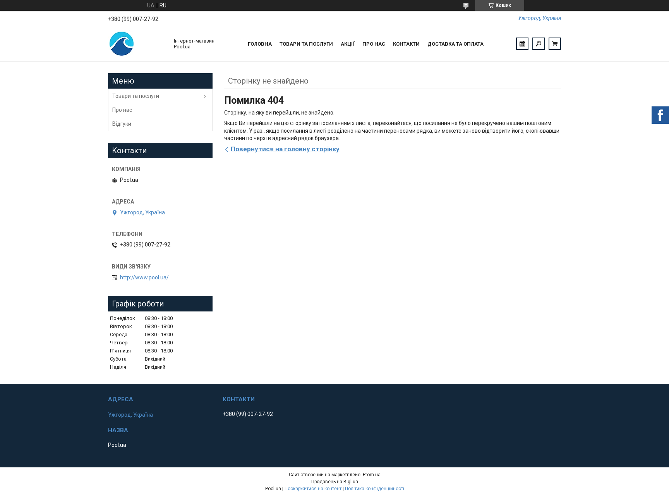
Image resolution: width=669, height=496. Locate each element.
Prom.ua (372, 474)
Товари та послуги (306, 44)
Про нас (373, 44)
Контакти (406, 44)
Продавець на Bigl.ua (334, 481)
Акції (348, 44)
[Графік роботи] (522, 44)
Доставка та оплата (455, 44)
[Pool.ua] (137, 43)
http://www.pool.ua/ (144, 277)
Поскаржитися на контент (313, 488)
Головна (260, 44)
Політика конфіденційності (374, 488)
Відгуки (121, 124)
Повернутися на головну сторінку (285, 149)
